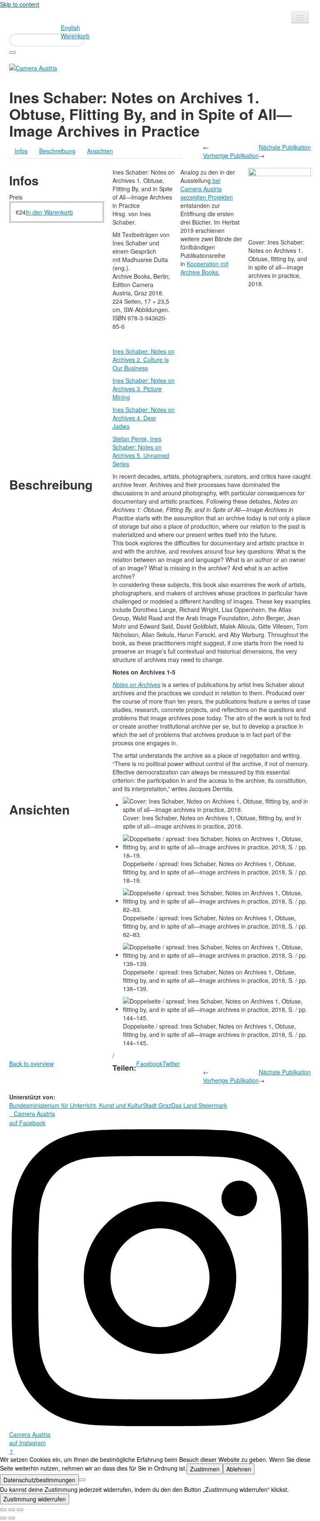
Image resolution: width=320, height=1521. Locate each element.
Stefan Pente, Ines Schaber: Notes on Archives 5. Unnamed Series (140, 451)
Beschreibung (57, 151)
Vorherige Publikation (231, 155)
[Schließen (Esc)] (3, 1510)
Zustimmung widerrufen (34, 1499)
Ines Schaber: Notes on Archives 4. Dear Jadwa (143, 417)
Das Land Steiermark (199, 1105)
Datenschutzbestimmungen (39, 1480)
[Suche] (12, 52)
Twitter (171, 1063)
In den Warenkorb (49, 212)
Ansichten (100, 151)
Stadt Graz (157, 1105)
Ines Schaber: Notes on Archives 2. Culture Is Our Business (143, 359)
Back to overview (31, 1063)
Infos (21, 151)
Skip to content (19, 4)
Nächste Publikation (285, 147)
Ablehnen (238, 1469)
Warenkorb (75, 36)
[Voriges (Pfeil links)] (3, 1518)
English (70, 27)
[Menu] (300, 17)
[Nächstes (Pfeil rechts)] (11, 1518)
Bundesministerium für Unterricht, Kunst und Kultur (76, 1105)
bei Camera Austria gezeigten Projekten (206, 188)
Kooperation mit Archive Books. (204, 268)
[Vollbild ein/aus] (11, 1510)
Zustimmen (205, 1469)
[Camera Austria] (33, 67)
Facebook (149, 1063)
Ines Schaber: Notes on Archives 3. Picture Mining (143, 388)
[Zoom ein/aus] (20, 1510)
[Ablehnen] (82, 1480)
